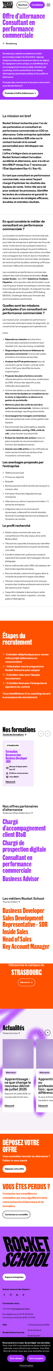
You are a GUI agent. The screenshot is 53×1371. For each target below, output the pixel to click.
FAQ (5, 1324)
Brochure (22, 5)
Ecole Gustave (34, 1330)
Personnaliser (26, 1365)
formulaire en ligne (21, 1308)
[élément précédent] (41, 733)
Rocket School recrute (13, 1332)
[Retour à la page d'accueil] (26, 1266)
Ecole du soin (34, 1335)
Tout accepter (36, 1358)
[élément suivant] (47, 733)
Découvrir (25, 982)
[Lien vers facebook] (4, 1295)
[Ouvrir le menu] (48, 5)
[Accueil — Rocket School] (8, 5)
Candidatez (37, 5)
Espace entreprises (14, 1277)
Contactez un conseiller (16, 1214)
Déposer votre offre (14, 1169)
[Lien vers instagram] (10, 1295)
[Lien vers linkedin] (17, 1295)
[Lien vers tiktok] (23, 1295)
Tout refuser (16, 1358)
